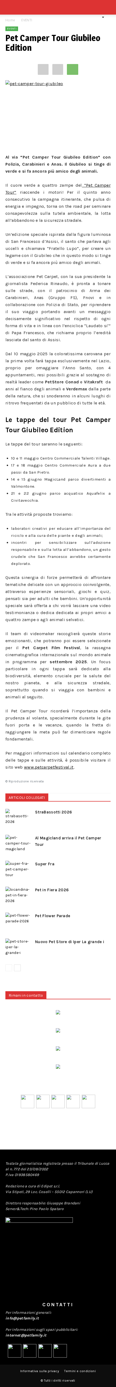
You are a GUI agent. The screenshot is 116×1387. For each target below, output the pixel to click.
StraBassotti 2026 (53, 812)
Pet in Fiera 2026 (52, 889)
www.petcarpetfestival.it (49, 767)
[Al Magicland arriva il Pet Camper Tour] (18, 844)
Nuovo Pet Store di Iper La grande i (69, 941)
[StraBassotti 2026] (18, 818)
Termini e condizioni (79, 1371)
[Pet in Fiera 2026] (18, 896)
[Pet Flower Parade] (18, 922)
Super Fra (44, 864)
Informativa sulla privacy (39, 1371)
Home (10, 20)
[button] (108, 10)
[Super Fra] (18, 870)
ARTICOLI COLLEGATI (27, 797)
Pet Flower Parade (52, 915)
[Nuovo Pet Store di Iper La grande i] (18, 948)
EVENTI (26, 20)
